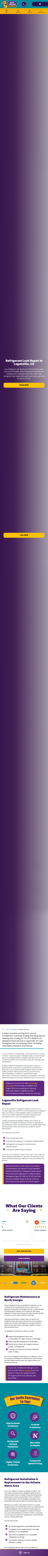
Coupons (29, 12)
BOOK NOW (24, 385)
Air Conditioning (13, 1029)
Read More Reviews (24, 1251)
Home (6, 12)
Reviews (18, 12)
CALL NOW (24, 535)
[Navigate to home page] (8, 4)
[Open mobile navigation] (40, 4)
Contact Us (41, 12)
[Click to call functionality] (24, 4)
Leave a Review (24, 1258)
